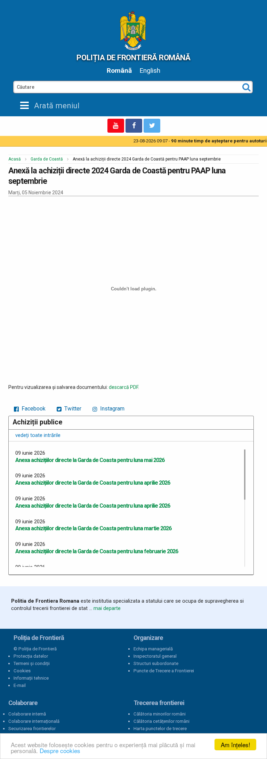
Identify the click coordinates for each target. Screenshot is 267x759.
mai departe (107, 608)
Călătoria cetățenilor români (161, 721)
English (149, 70)
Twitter (72, 408)
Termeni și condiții (32, 663)
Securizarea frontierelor (32, 728)
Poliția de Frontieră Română (133, 57)
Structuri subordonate (156, 663)
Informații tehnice (31, 678)
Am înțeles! (235, 744)
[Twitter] (152, 126)
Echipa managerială (153, 648)
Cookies (22, 670)
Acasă (14, 159)
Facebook (33, 408)
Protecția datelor (31, 656)
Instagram (111, 408)
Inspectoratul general (155, 656)
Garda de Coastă (47, 159)
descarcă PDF (123, 387)
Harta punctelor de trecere (160, 728)
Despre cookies (60, 750)
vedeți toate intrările (37, 435)
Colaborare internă (27, 714)
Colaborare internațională (33, 721)
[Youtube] (115, 126)
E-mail (20, 685)
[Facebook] (134, 126)
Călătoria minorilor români (160, 714)
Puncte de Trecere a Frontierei (164, 670)
